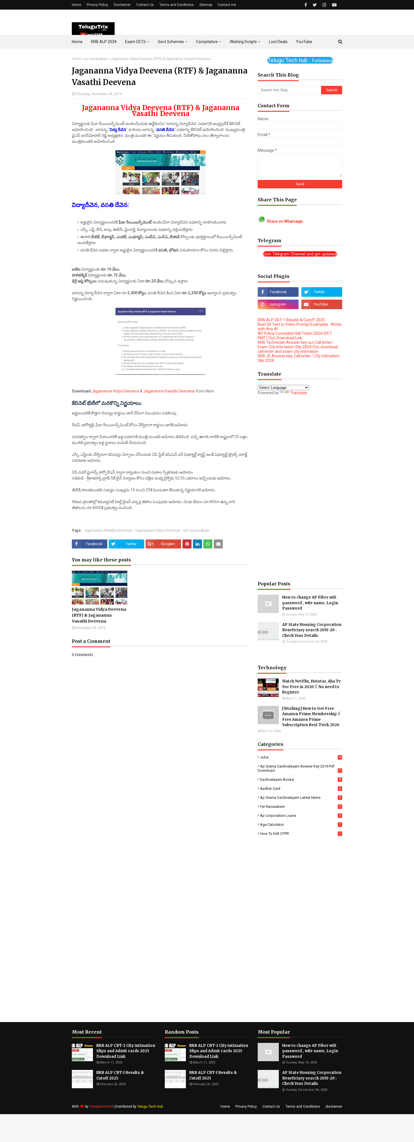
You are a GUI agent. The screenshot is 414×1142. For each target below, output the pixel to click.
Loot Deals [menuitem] (278, 41)
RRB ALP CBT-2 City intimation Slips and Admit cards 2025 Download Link (125, 1051)
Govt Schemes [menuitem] (171, 41)
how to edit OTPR (300, 833)
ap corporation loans (300, 815)
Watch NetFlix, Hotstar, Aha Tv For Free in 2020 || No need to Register (311, 687)
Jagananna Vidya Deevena (115, 391)
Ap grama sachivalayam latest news (300, 797)
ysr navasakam (96, 59)
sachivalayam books (300, 779)
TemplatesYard (101, 1106)
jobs (301, 757)
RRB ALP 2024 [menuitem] (104, 41)
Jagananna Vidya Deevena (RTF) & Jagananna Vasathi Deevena (99, 615)
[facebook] (305, 5)
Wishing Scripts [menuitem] (243, 41)
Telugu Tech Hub (150, 1106)
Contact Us (145, 5)
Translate (298, 393)
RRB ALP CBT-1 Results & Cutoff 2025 (291, 320)
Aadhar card (300, 788)
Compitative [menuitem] (207, 41)
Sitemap (205, 5)
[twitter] (314, 5)
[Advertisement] (300, 487)
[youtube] (334, 5)
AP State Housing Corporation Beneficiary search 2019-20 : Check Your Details (311, 630)
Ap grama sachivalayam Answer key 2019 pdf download (300, 768)
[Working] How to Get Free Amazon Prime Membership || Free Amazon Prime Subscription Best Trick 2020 (311, 717)
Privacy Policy (97, 5)
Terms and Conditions (176, 5)
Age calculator (300, 824)
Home (76, 5)
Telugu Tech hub (300, 60)
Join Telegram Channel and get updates (300, 253)
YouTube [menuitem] (304, 41)
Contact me (227, 5)
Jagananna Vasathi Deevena (169, 391)
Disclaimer (122, 5)
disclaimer (334, 1106)
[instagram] (324, 5)
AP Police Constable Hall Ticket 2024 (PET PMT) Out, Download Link (295, 335)
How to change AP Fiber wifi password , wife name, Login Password (310, 603)
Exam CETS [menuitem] (135, 41)
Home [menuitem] (77, 41)
